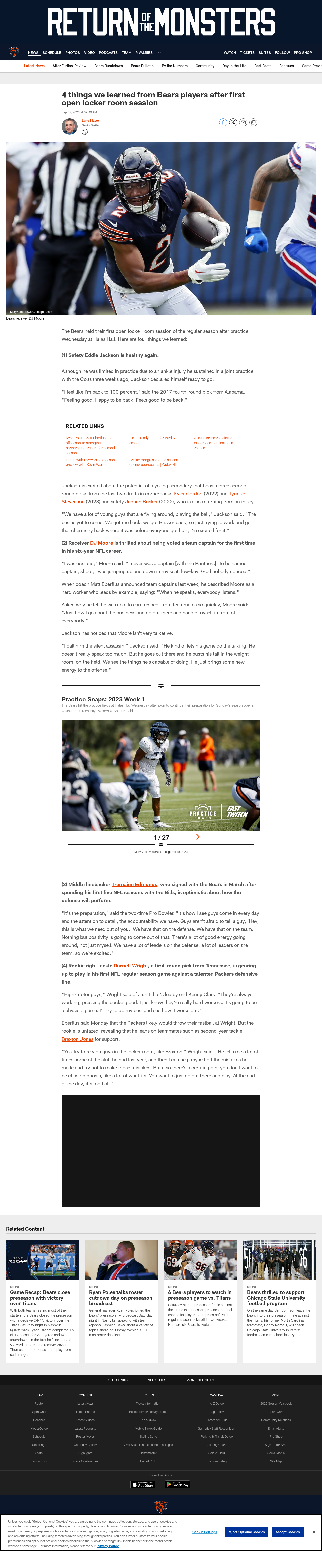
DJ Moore (101, 543)
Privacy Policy (108, 1546)
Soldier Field (216, 1453)
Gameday (217, 1395)
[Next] (198, 837)
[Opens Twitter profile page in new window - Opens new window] (85, 132)
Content (85, 1395)
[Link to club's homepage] (14, 52)
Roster (39, 1403)
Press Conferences (85, 1461)
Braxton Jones (77, 1039)
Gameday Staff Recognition (216, 1428)
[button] (161, 1151)
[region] (161, 1532)
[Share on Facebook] (223, 125)
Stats (39, 1453)
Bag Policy (217, 1411)
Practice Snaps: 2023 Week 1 (103, 699)
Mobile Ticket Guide (148, 1428)
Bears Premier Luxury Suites (148, 1411)
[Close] (313, 1532)
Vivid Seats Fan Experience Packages (148, 1444)
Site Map (276, 1461)
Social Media (276, 1453)
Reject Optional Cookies (246, 1532)
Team (39, 1395)
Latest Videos (85, 1420)
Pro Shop (276, 1436)
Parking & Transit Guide (217, 1436)
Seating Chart (216, 1444)
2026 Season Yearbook (276, 1403)
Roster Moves (85, 1436)
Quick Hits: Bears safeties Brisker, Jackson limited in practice (213, 443)
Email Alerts (276, 1428)
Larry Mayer (90, 120)
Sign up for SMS (276, 1444)
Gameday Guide (216, 1420)
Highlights (85, 1453)
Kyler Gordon (188, 493)
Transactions (39, 1461)
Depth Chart (39, 1411)
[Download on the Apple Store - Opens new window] (143, 1485)
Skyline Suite (148, 1436)
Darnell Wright (131, 965)
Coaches (39, 1420)
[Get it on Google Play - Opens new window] (177, 1487)
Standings (39, 1444)
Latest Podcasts (85, 1428)
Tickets (148, 1395)
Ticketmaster (148, 1453)
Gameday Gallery (85, 1444)
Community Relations (276, 1420)
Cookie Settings (204, 1532)
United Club (148, 1461)
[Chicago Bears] (161, 1507)
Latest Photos (85, 1411)
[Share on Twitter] (233, 125)
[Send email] (243, 125)
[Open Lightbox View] (161, 790)
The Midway (148, 1420)
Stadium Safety (216, 1461)
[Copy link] (253, 122)
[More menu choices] (159, 52)
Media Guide (39, 1428)
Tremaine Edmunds (134, 884)
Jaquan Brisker (141, 501)
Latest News (85, 1403)
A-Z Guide (217, 1403)
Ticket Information (148, 1403)
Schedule (39, 1436)
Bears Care (276, 1411)
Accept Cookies (288, 1532)
